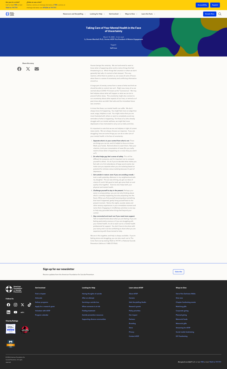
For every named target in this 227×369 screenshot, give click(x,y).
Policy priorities (134, 311)
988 (15, 5)
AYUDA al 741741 (49, 8)
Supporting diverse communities (94, 319)
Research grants (135, 306)
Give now (179, 298)
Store (131, 328)
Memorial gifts (181, 323)
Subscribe (178, 272)
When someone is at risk (91, 306)
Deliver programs (41, 302)
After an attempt (88, 298)
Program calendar (41, 315)
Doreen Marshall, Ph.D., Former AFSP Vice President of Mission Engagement (114, 39)
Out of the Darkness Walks (186, 294)
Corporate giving (182, 311)
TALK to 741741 (12, 8)
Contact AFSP (134, 336)
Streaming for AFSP (183, 328)
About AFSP (133, 294)
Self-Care (113, 48)
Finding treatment (88, 311)
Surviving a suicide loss (90, 302)
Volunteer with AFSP (42, 311)
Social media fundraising (185, 332)
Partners (132, 319)
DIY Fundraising (181, 336)
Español (215, 5)
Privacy (131, 332)
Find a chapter (40, 294)
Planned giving (181, 315)
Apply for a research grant (45, 306)
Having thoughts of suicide (92, 294)
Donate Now (209, 14)
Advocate (38, 298)
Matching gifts (181, 306)
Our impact (133, 315)
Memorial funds (181, 319)
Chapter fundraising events (186, 302)
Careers (132, 298)
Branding (132, 323)
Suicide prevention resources (92, 315)
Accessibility (202, 5)
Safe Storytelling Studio (137, 302)
